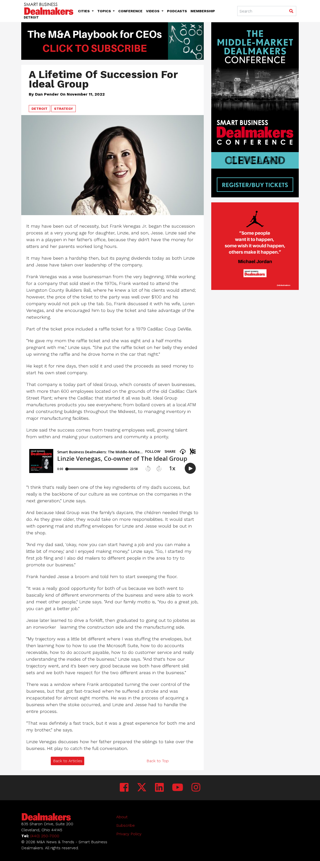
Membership (202, 11)
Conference (130, 11)
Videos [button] (153, 11)
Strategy (63, 109)
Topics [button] (104, 11)
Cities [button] (84, 11)
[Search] (291, 11)
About (122, 816)
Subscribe (125, 825)
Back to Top (157, 760)
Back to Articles (67, 760)
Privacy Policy (129, 833)
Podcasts (177, 11)
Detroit (40, 109)
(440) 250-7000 (44, 835)
